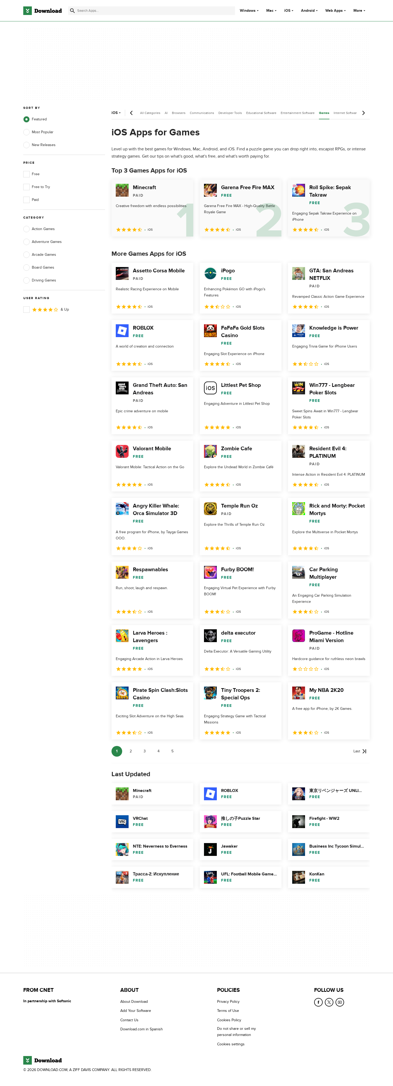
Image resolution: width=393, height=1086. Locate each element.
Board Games (43, 267)
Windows (248, 11)
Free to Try (41, 187)
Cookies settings (231, 1044)
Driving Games (44, 280)
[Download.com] (42, 10)
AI (166, 113)
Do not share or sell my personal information (236, 1031)
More (357, 10)
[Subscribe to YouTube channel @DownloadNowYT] (340, 1002)
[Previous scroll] (131, 112)
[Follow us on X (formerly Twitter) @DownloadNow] (329, 1002)
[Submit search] (72, 10)
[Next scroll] (363, 112)
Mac (269, 11)
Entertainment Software (298, 113)
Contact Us (129, 1020)
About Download (134, 1001)
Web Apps (334, 11)
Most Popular (42, 132)
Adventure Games (47, 241)
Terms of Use (228, 1011)
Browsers (179, 113)
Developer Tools (230, 113)
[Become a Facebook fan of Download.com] (318, 1002)
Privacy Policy (228, 1001)
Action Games (43, 229)
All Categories (150, 113)
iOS (287, 11)
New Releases (44, 145)
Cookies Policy (229, 1020)
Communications (202, 113)
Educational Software (261, 113)
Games (324, 113)
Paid (35, 199)
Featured (39, 119)
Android (308, 11)
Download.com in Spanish (141, 1029)
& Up (65, 309)
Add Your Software (135, 1011)
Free (36, 174)
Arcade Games (44, 254)
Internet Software (346, 113)
